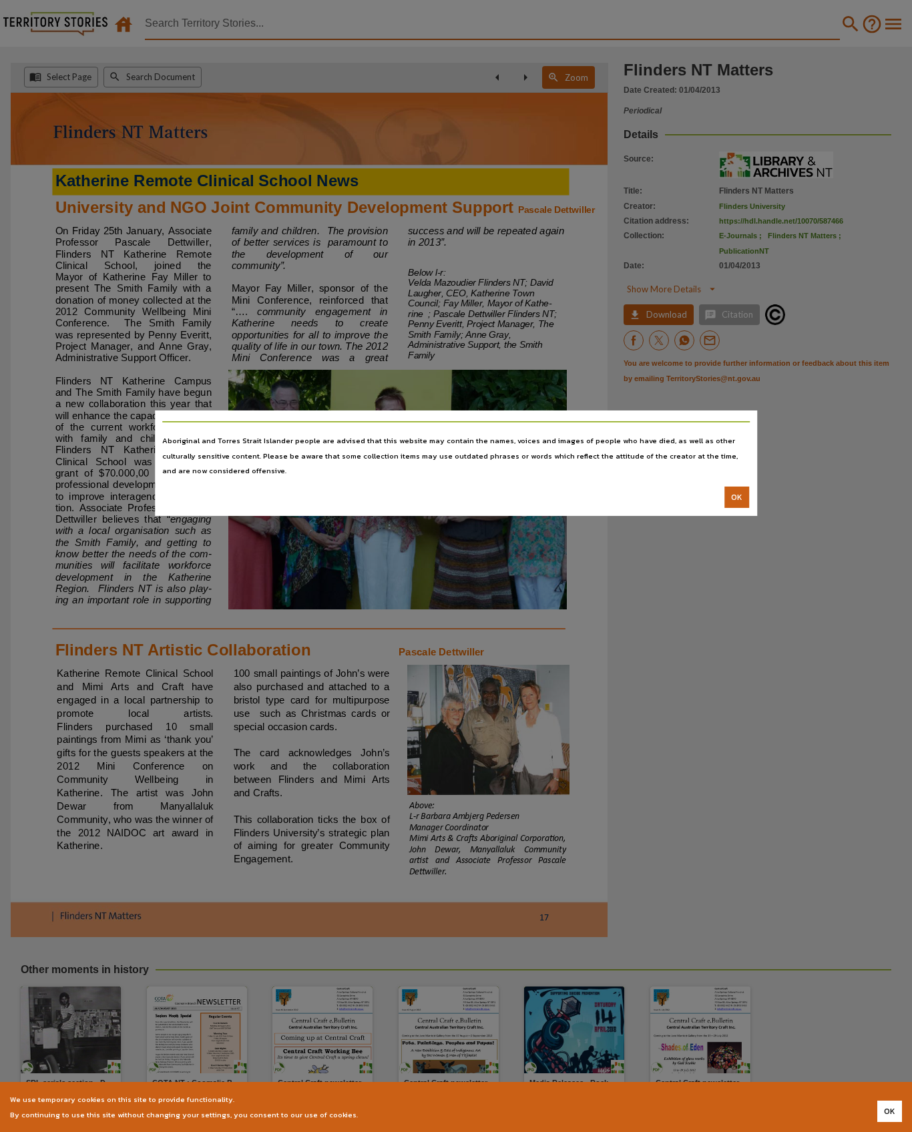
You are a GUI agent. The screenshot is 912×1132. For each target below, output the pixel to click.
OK (736, 497)
